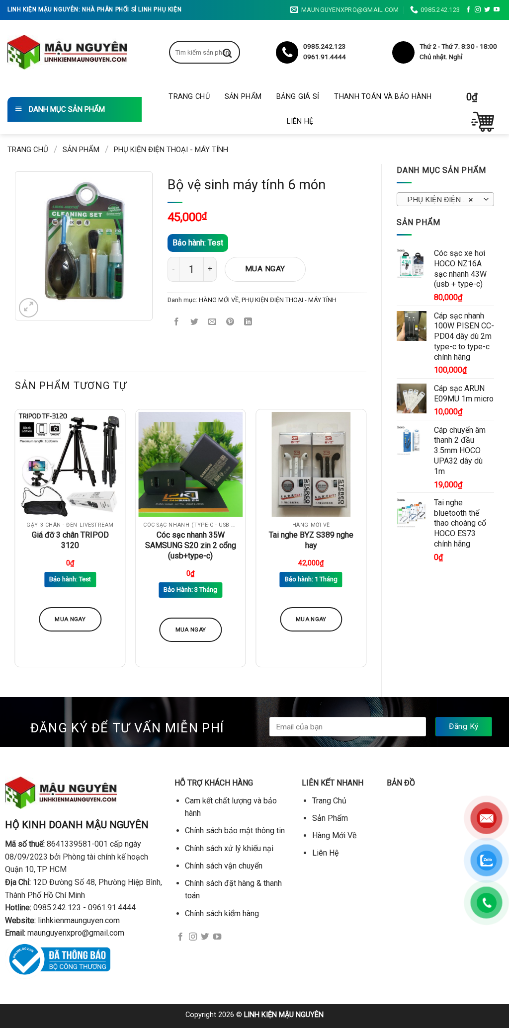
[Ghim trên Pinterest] (230, 322)
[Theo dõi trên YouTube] (497, 9)
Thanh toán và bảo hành (382, 96)
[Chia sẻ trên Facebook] (177, 322)
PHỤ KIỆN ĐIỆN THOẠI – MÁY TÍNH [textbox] (445, 199)
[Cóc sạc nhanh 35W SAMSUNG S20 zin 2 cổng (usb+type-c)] (190, 464)
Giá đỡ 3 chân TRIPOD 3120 (70, 540)
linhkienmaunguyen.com (79, 920)
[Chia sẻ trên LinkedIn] (248, 322)
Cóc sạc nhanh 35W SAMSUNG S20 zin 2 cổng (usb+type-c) (190, 545)
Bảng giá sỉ (297, 96)
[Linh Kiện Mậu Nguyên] (67, 52)
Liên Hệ (300, 121)
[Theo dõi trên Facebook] (468, 9)
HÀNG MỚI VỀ (219, 300)
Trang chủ (27, 149)
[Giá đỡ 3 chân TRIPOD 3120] (70, 464)
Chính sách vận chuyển (223, 865)
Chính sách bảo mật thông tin (235, 830)
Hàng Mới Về (334, 835)
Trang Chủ (189, 96)
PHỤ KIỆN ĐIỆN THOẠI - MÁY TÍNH (171, 149)
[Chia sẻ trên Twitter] (194, 322)
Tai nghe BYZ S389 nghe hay (311, 540)
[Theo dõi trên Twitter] (487, 9)
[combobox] (445, 199)
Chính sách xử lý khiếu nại (229, 848)
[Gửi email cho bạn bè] (212, 322)
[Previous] (15, 542)
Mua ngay (265, 268)
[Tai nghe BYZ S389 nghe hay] (310, 464)
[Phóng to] (28, 307)
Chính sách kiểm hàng (222, 913)
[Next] (365, 542)
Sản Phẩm (243, 96)
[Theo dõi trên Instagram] (478, 9)
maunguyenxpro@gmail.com (75, 933)
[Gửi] (234, 52)
